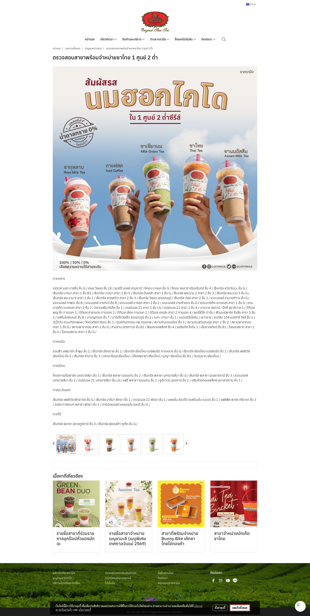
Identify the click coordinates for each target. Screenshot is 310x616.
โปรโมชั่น (110, 583)
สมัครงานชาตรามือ (169, 583)
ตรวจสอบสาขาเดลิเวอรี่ (118, 578)
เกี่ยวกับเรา (107, 39)
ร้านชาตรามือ (158, 39)
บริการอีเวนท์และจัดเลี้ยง (66, 583)
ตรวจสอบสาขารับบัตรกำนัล (120, 573)
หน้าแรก (90, 39)
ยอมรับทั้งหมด (239, 607)
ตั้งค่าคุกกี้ (220, 607)
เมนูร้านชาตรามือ (62, 578)
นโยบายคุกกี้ (85, 609)
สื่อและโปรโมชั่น (184, 39)
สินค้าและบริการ (132, 39)
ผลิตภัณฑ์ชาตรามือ (64, 573)
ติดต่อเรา (207, 39)
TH (251, 4)
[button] (224, 39)
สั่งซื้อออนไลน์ (165, 573)
